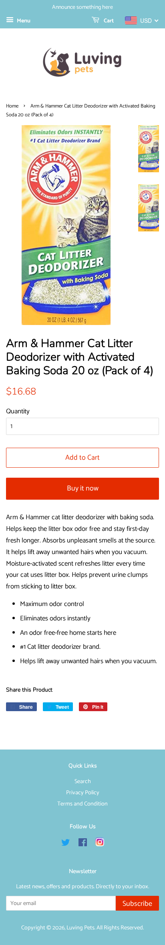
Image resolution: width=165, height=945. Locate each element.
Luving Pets (80, 928)
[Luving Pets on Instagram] (99, 844)
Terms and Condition (82, 804)
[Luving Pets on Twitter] (65, 844)
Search (82, 781)
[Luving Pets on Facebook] (82, 844)
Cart (108, 21)
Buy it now (83, 488)
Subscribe (137, 904)
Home (12, 106)
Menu (23, 21)
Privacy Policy (82, 792)
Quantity (18, 411)
